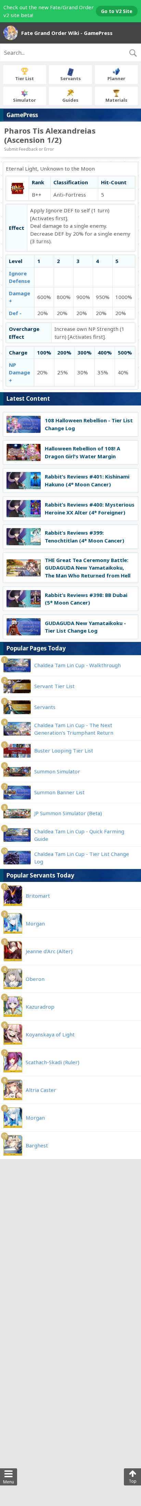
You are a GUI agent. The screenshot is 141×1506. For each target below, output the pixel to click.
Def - (15, 313)
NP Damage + (19, 372)
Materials (116, 100)
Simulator (24, 100)
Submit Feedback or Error (29, 149)
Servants (70, 78)
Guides (70, 100)
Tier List (24, 78)
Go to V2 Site (116, 11)
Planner (116, 78)
